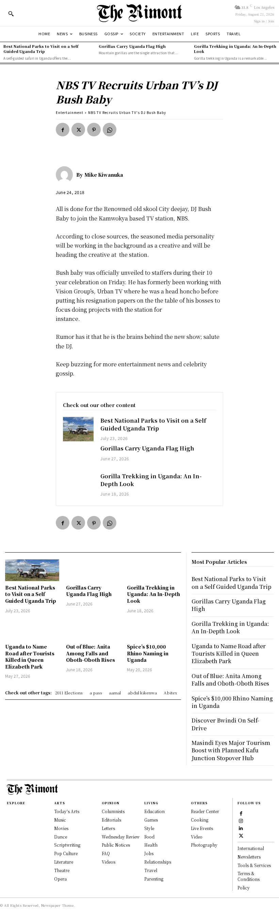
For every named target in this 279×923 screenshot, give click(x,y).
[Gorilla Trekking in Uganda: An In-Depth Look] (78, 485)
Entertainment (69, 112)
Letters (108, 828)
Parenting (153, 879)
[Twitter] (78, 129)
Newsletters (249, 857)
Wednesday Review (121, 837)
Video (196, 837)
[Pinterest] (94, 129)
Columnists (113, 811)
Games (151, 820)
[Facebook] (62, 129)
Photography (204, 845)
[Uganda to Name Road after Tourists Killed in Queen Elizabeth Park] (32, 629)
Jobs (148, 853)
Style (149, 828)
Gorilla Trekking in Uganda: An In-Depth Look (235, 48)
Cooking (199, 820)
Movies (61, 828)
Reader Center (205, 811)
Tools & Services (254, 865)
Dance (60, 837)
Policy (243, 887)
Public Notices (116, 845)
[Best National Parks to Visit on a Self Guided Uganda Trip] (78, 429)
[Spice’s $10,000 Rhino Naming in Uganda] (154, 629)
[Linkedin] (240, 828)
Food (149, 837)
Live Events (202, 828)
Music (60, 820)
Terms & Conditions (248, 876)
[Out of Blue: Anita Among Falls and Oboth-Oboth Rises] (93, 629)
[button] (11, 13)
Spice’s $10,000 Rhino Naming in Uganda (147, 653)
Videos (108, 862)
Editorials (111, 820)
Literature (63, 862)
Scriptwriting (67, 845)
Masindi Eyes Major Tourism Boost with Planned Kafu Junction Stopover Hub (231, 750)
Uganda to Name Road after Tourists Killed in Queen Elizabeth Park (29, 656)
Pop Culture (66, 853)
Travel (150, 870)
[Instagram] (240, 820)
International (250, 848)
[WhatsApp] (109, 129)
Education (154, 811)
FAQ (106, 853)
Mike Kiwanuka (103, 174)
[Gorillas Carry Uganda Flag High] (78, 457)
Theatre (61, 870)
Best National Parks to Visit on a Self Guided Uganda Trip (40, 48)
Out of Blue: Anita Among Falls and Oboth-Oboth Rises (90, 653)
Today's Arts (66, 811)
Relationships (157, 862)
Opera (60, 879)
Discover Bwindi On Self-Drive (225, 724)
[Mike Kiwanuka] (66, 174)
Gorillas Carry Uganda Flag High (132, 46)
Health (151, 845)
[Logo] (139, 13)
